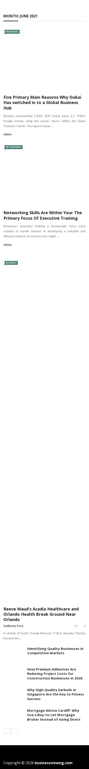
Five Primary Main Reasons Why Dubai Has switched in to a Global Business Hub (42, 102)
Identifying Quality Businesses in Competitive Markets (55, 650)
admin (7, 134)
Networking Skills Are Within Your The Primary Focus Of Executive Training (42, 215)
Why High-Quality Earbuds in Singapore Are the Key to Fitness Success (55, 694)
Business (11, 262)
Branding (12, 31)
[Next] (14, 731)
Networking (13, 147)
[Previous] (6, 731)
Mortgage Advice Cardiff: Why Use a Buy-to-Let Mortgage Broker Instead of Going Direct (54, 715)
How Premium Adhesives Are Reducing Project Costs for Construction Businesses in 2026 (55, 673)
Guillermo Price (13, 626)
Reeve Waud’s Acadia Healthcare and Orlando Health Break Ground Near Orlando (41, 614)
